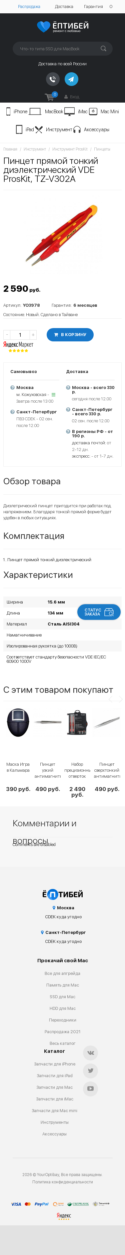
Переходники (62, 1020)
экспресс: (81, 456)
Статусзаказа (93, 612)
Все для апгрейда (62, 973)
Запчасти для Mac (54, 1087)
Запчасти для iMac (54, 1099)
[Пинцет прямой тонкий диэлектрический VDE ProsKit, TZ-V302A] (62, 234)
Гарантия (93, 6)
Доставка (64, 6)
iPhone (20, 111)
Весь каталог (63, 1043)
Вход (74, 96)
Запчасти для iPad (55, 1075)
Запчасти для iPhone (54, 1064)
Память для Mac (62, 985)
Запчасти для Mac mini (54, 1110)
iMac (83, 111)
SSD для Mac (62, 997)
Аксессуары (96, 129)
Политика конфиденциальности (62, 1182)
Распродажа (29, 6)
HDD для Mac (63, 1008)
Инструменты (55, 1122)
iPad (30, 129)
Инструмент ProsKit (70, 149)
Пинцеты (102, 149)
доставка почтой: (89, 442)
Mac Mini (110, 111)
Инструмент (59, 129)
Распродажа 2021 (63, 1032)
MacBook (54, 111)
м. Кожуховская (31, 394)
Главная (10, 149)
